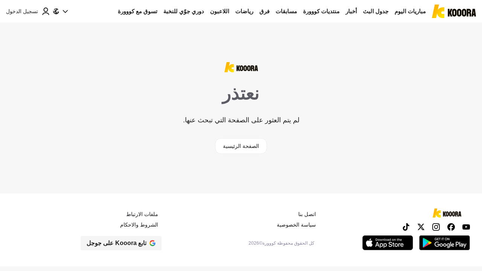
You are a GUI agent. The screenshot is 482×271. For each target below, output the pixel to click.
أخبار (351, 11)
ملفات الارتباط (142, 214)
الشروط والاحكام (139, 225)
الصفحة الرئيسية (241, 146)
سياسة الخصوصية (296, 225)
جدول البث (376, 11)
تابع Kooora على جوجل (116, 243)
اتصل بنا (307, 214)
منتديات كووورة (321, 11)
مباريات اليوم (410, 11)
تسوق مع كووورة (137, 11)
